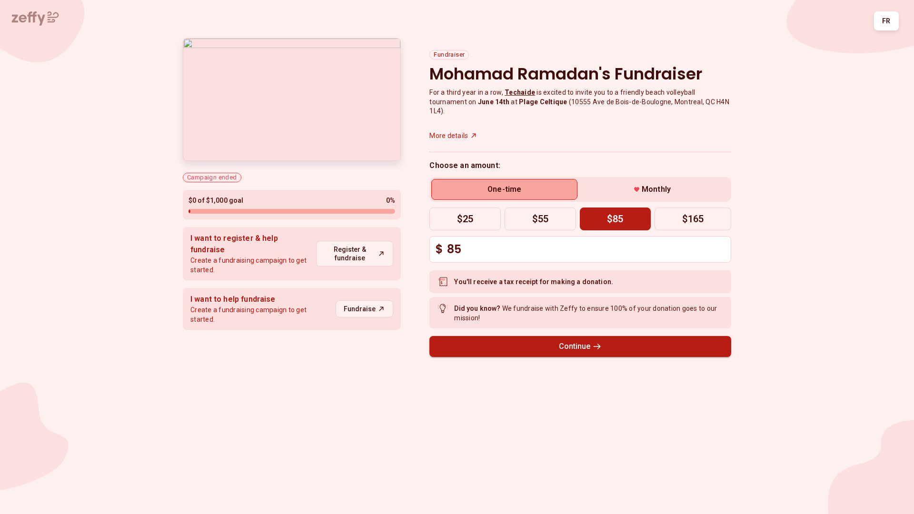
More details (448, 135)
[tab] (504, 189)
